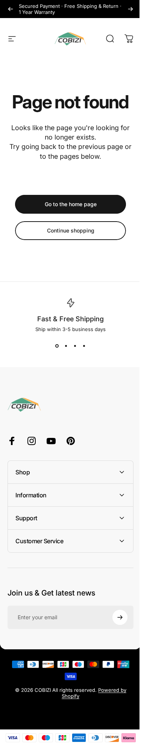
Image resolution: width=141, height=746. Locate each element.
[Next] (130, 9)
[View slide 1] (57, 345)
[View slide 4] (84, 345)
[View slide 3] (75, 345)
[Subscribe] (114, 617)
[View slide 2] (66, 345)
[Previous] (10, 9)
